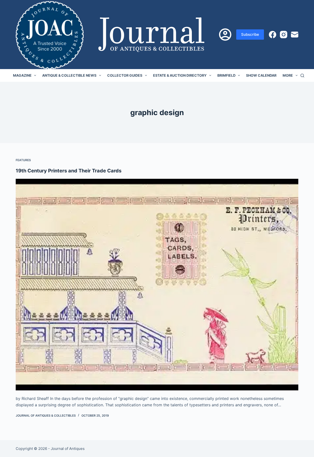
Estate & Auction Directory (180, 75)
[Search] (302, 75)
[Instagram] (283, 34)
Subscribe (250, 34)
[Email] (294, 34)
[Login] (225, 34)
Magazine (22, 75)
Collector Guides (124, 75)
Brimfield (226, 75)
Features (23, 160)
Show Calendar (261, 75)
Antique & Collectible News (69, 75)
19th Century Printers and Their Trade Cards (68, 171)
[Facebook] (272, 34)
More (288, 75)
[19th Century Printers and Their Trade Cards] (157, 284)
